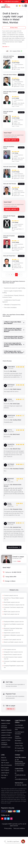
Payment (3, 777)
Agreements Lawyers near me (12, 632)
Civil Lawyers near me (10, 649)
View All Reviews (13, 547)
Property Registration (18, 737)
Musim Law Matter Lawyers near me (13, 642)
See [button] (5, 46)
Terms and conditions (19, 828)
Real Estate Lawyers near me (12, 602)
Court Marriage (19, 725)
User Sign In (4, 775)
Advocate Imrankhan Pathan (8, 147)
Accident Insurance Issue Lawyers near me (13, 657)
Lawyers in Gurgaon (6, 732)
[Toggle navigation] (17, 6)
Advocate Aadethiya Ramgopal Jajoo (8, 57)
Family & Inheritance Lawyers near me (14, 604)
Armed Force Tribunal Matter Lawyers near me (14, 598)
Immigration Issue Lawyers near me (13, 652)
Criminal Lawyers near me (11, 595)
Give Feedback (5, 770)
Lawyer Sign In (5, 772)
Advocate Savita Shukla (9, 166)
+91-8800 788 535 (13, 572)
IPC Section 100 (19, 748)
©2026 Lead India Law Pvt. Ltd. (16, 824)
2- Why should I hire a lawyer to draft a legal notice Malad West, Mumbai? (13, 330)
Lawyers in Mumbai (6, 730)
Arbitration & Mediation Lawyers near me (14, 636)
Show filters (14, 27)
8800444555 (20, 770)
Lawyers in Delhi (5, 723)
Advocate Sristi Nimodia (9, 183)
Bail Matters (18, 740)
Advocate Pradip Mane (9, 255)
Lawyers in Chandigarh (4, 743)
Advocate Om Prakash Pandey (9, 216)
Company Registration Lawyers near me (13, 666)
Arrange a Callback (10, 581)
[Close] (26, 2)
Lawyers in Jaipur (5, 747)
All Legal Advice (19, 750)
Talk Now (9, 708)
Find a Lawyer (5, 767)
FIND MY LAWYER (10, 140)
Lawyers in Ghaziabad (4, 726)
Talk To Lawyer (5, 762)
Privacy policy (8, 828)
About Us (3, 757)
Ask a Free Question (6, 765)
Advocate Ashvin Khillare (10, 74)
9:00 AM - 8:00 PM (21, 785)
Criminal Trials (19, 745)
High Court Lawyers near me (11, 614)
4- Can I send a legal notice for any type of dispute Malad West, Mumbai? (13, 345)
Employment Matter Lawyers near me (14, 621)
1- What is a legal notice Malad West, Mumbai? (12, 322)
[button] (23, 6)
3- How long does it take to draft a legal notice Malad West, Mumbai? (13, 337)
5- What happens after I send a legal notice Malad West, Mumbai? (13, 352)
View (23, 1)
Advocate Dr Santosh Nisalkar (9, 236)
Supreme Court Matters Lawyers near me (14, 625)
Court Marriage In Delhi (19, 728)
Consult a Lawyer (18, 556)
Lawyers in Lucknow (6, 737)
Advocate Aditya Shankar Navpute (10, 92)
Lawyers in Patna (5, 740)
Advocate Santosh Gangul (8, 112)
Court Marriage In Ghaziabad (19, 732)
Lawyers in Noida (5, 735)
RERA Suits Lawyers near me (12, 611)
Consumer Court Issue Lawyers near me (13, 608)
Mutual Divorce (19, 743)
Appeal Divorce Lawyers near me (13, 654)
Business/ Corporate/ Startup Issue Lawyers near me (13, 629)
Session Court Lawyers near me (12, 639)
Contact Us (4, 760)
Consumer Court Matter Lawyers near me (14, 662)
